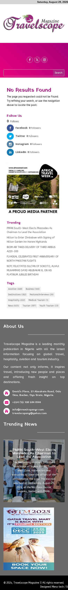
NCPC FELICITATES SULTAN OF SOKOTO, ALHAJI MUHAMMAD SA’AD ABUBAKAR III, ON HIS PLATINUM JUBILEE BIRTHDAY (33, 270)
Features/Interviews (42, 294)
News (13, 306)
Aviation (15, 289)
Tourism (29, 306)
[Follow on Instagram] (44, 60)
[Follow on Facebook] (30, 60)
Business (33, 289)
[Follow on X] (37, 60)
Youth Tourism (49, 306)
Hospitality (16, 300)
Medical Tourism (38, 300)
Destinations (17, 294)
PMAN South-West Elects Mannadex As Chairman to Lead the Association (34, 453)
